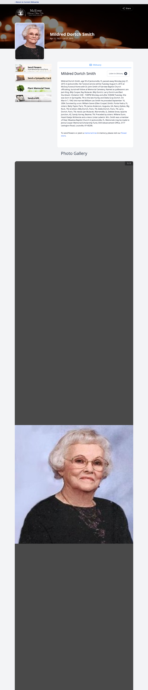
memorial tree (90, 133)
